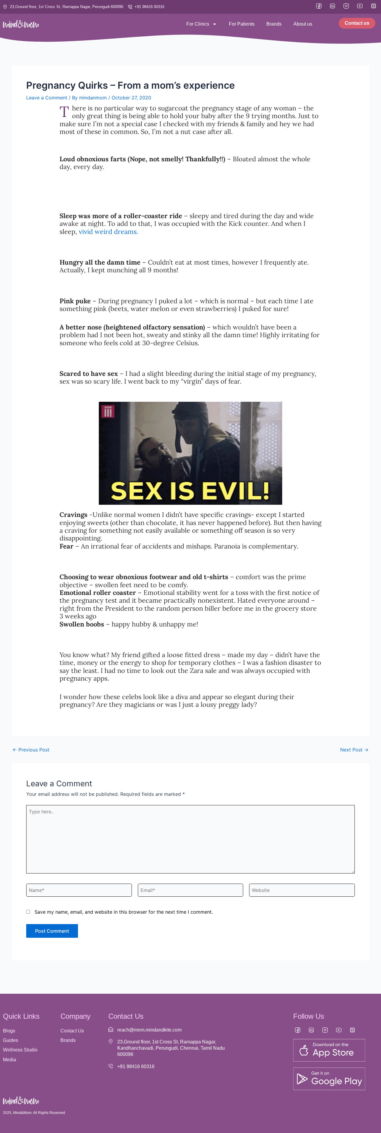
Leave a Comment (46, 98)
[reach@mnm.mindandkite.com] (110, 1029)
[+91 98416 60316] (110, 1066)
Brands (274, 23)
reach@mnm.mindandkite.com (149, 1029)
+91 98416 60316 (135, 1066)
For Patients (241, 23)
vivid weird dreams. (108, 231)
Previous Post (31, 749)
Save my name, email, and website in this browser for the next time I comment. (124, 912)
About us (302, 23)
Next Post (354, 749)
